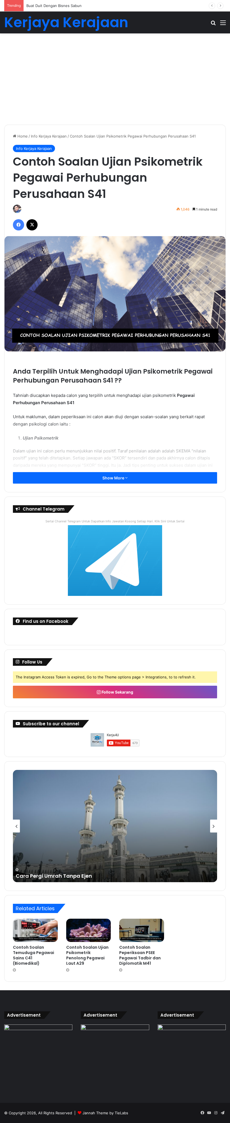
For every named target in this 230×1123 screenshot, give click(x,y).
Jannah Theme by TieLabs (105, 1113)
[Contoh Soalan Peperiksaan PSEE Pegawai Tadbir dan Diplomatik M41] (141, 930)
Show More (113, 477)
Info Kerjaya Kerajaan (49, 136)
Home (22, 136)
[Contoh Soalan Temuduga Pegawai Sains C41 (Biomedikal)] (35, 930)
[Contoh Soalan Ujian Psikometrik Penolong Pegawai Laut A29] (88, 930)
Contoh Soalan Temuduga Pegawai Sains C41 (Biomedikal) (33, 955)
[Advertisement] (115, 81)
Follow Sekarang (117, 692)
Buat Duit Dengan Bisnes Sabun (54, 5)
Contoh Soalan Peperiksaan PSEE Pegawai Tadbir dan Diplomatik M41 (140, 955)
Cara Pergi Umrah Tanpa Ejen (54, 875)
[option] (115, 826)
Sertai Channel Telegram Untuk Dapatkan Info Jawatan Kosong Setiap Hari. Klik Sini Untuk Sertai (115, 521)
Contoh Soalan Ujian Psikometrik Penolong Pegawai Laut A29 (87, 955)
